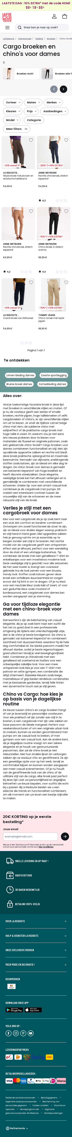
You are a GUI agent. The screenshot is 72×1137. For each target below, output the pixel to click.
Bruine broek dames (19, 384)
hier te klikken (46, 847)
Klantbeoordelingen (53, 1113)
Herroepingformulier (30, 1109)
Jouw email (10, 829)
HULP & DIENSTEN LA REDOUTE (22, 935)
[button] (64, 16)
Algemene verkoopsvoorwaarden (21, 1101)
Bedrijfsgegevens (49, 1097)
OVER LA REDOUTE (15, 921)
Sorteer (11, 102)
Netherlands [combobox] (17, 1128)
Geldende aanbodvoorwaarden (20, 1097)
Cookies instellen (40, 1105)
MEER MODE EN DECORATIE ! (20, 964)
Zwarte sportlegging (54, 375)
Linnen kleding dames (20, 375)
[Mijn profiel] (54, 16)
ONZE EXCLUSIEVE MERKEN (20, 950)
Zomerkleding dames (52, 384)
